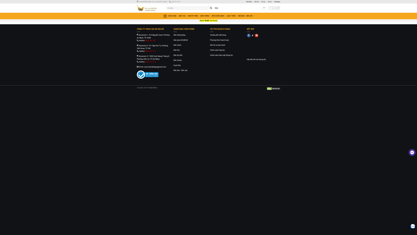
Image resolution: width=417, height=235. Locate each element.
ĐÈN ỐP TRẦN (193, 16)
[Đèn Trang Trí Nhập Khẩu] (150, 8)
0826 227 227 (150, 40)
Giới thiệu (249, 2)
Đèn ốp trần (178, 55)
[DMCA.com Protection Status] (273, 88)
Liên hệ (256, 2)
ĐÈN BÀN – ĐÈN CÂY (245, 16)
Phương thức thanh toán (219, 40)
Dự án (270, 2)
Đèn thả (177, 50)
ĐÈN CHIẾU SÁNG (218, 16)
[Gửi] (211, 8)
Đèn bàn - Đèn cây (180, 70)
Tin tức (263, 2)
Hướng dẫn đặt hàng (218, 35)
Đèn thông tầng (179, 35)
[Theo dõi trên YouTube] (278, 8)
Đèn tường (178, 60)
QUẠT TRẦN (231, 16)
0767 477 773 (150, 62)
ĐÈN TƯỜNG (204, 16)
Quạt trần (177, 65)
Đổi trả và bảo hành (217, 45)
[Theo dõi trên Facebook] (270, 8)
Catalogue (277, 2)
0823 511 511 (150, 51)
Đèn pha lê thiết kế (181, 40)
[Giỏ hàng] (264, 8)
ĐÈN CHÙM (172, 16)
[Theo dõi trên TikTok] (274, 8)
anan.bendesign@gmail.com (155, 67)
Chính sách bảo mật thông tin (221, 55)
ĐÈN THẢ (182, 16)
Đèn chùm (177, 45)
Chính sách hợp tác (217, 50)
